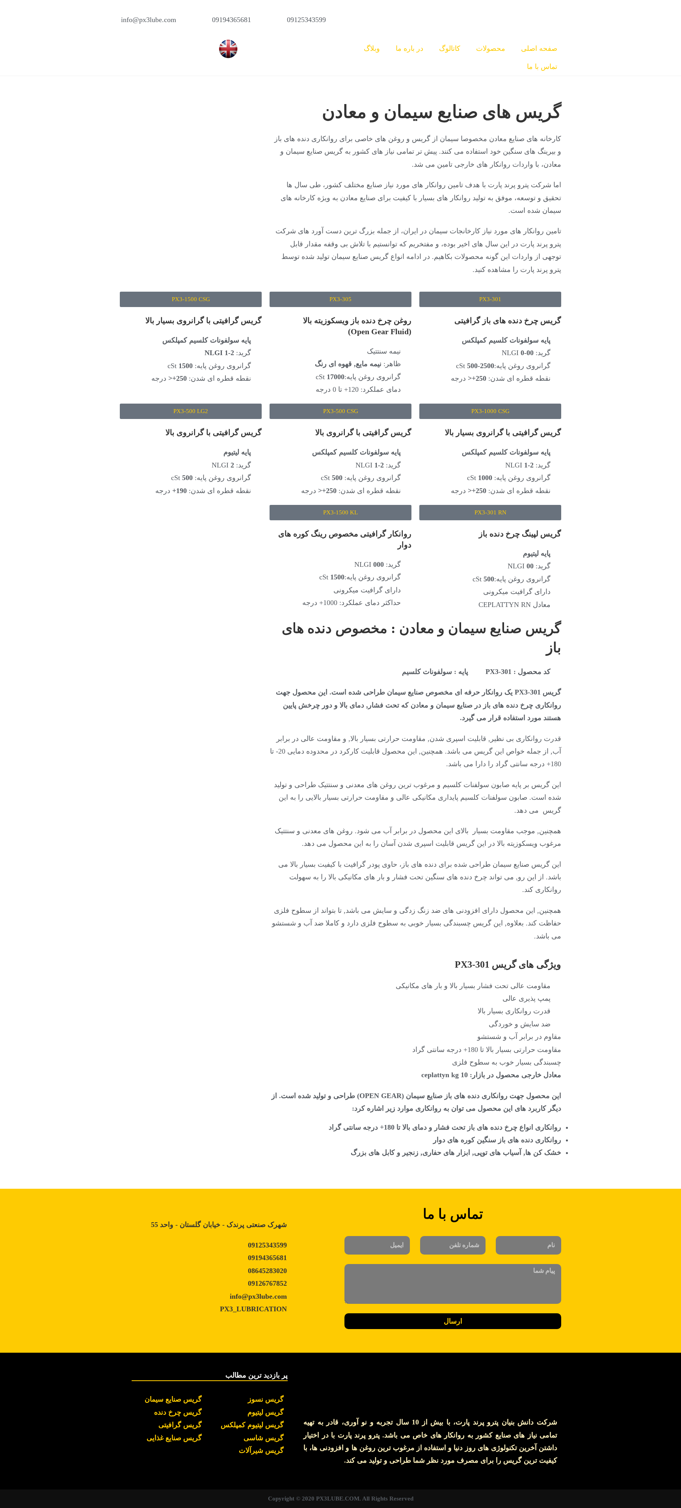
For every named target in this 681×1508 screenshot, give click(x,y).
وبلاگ (372, 48)
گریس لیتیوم (265, 1412)
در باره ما (409, 48)
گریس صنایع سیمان (173, 1399)
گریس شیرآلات (261, 1450)
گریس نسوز (266, 1399)
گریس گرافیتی (180, 1425)
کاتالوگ (449, 48)
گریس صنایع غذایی (174, 1438)
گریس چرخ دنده (178, 1412)
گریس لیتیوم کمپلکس (252, 1425)
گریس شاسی (264, 1438)
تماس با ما (542, 67)
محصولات (490, 48)
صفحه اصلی (539, 48)
